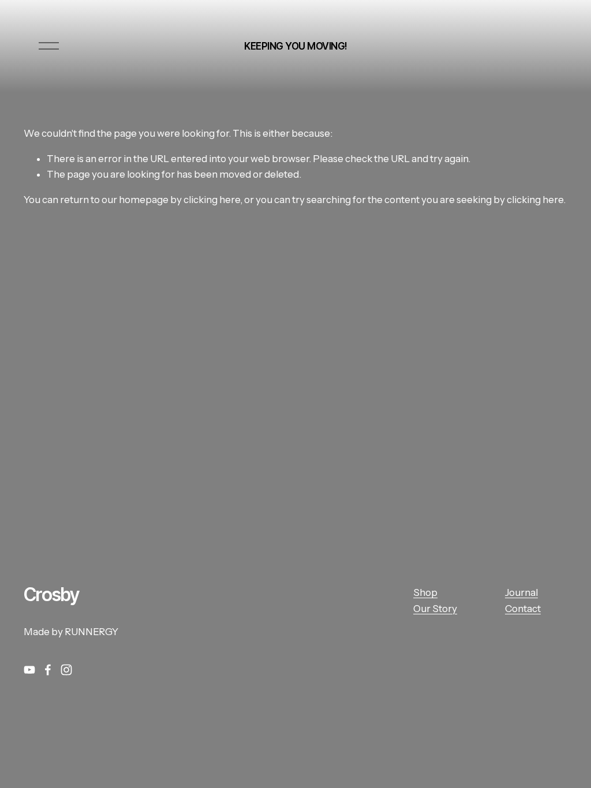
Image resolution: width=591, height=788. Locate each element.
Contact (523, 608)
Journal (521, 592)
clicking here (212, 199)
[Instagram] (66, 670)
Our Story (435, 608)
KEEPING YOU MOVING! (295, 46)
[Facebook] (48, 670)
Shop (425, 592)
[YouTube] (29, 670)
